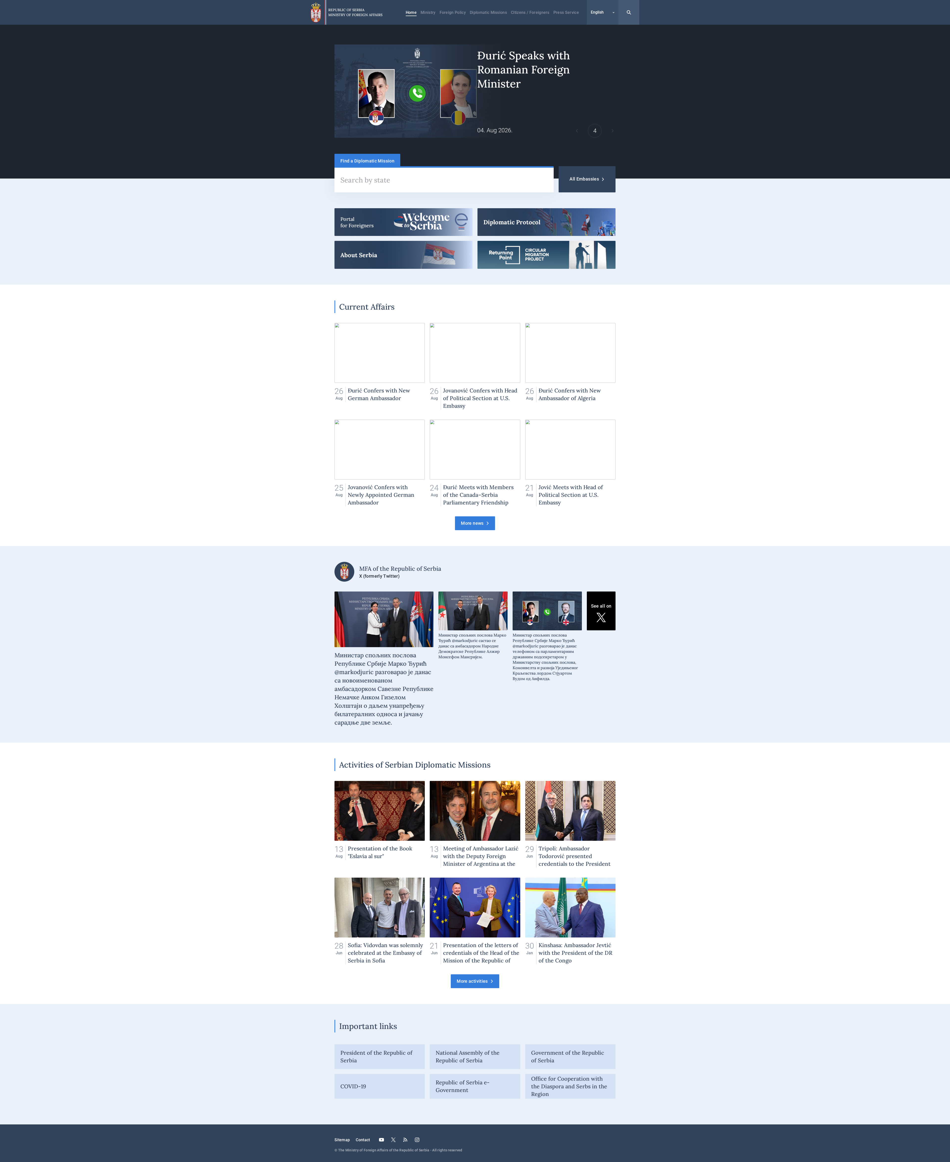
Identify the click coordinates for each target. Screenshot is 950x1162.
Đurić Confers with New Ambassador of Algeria (570, 366)
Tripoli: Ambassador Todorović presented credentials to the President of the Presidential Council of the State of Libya (570, 824)
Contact (363, 1140)
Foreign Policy (453, 12)
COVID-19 (353, 1086)
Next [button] (612, 131)
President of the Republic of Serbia (376, 1056)
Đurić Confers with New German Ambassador (379, 366)
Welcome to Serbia (403, 222)
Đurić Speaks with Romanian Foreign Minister (475, 91)
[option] (475, 91)
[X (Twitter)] (393, 1139)
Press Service (566, 12)
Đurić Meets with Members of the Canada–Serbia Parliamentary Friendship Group (475, 463)
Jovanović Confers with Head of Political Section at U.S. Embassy (475, 366)
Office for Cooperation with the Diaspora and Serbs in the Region (569, 1086)
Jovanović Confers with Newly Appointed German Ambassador (379, 463)
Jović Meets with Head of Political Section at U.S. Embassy (570, 463)
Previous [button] (577, 131)
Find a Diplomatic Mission (367, 160)
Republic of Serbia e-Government (463, 1086)
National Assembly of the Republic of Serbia (467, 1056)
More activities (472, 981)
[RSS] (405, 1139)
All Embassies (584, 179)
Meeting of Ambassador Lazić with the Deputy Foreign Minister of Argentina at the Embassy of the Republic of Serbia (475, 824)
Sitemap (342, 1140)
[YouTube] (381, 1139)
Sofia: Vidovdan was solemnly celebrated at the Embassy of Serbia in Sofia (379, 921)
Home (411, 12)
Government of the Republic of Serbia (567, 1056)
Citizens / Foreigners (530, 12)
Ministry (428, 12)
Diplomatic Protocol (546, 222)
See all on (601, 606)
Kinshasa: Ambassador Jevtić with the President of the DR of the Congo (570, 921)
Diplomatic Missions (488, 12)
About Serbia (403, 255)
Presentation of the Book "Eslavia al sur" (379, 824)
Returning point (546, 255)
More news (472, 523)
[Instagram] (417, 1139)
